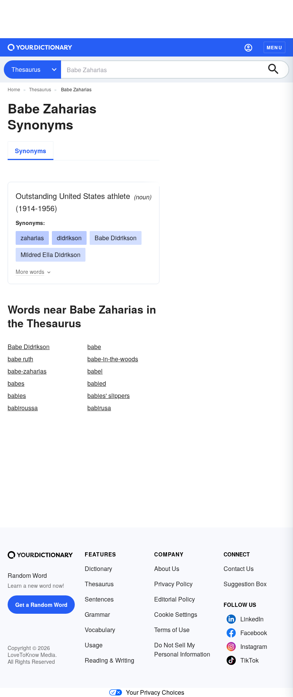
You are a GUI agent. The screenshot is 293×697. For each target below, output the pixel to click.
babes (16, 383)
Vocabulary (100, 629)
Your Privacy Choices (155, 692)
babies (17, 395)
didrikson (69, 237)
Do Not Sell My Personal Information (182, 649)
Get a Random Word (41, 604)
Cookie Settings (175, 614)
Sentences (99, 599)
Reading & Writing (109, 660)
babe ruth (20, 358)
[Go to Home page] (40, 47)
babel (95, 371)
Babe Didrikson (116, 237)
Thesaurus (25, 69)
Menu (274, 47)
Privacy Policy (173, 583)
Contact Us (239, 568)
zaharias (32, 237)
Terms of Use (172, 629)
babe (94, 346)
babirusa (99, 407)
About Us (166, 568)
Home (14, 89)
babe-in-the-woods (112, 358)
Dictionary (98, 568)
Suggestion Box (245, 583)
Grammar (97, 614)
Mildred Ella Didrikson (50, 254)
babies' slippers (108, 395)
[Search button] (277, 69)
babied (96, 383)
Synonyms (30, 150)
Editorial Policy (174, 599)
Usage (94, 644)
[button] (248, 47)
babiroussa (23, 407)
